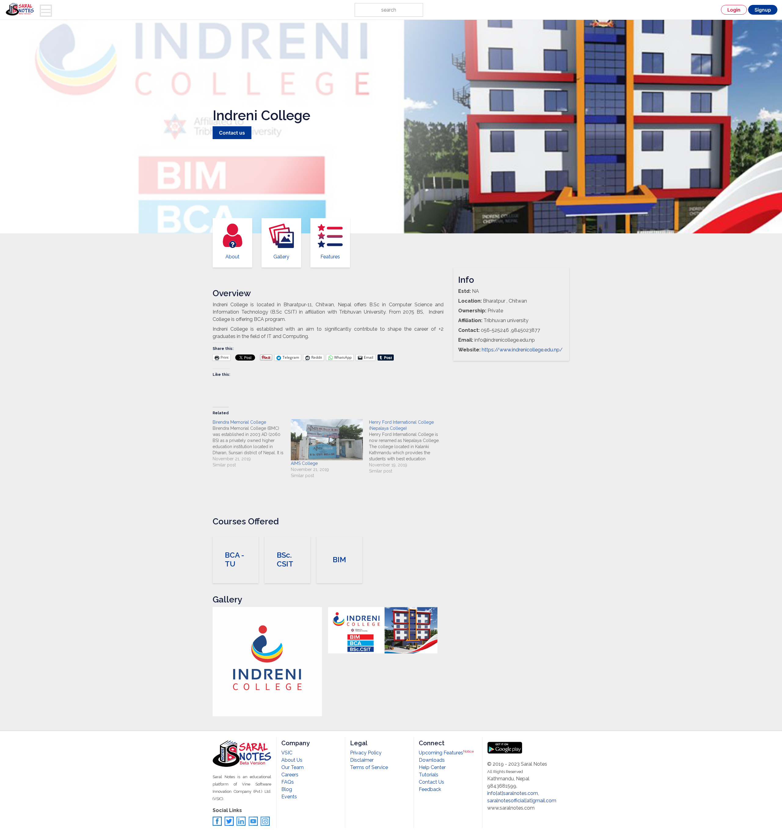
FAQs (287, 782)
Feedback (430, 789)
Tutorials (428, 775)
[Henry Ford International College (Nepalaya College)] (408, 446)
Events (289, 797)
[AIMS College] (327, 439)
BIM (339, 559)
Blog (286, 789)
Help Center (432, 767)
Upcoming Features (446, 753)
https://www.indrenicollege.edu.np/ (522, 350)
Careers (289, 775)
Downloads (432, 760)
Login (733, 10)
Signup (763, 10)
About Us (291, 760)
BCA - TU (234, 559)
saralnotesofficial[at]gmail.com (521, 800)
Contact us (232, 133)
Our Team (292, 767)
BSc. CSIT (285, 559)
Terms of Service (369, 767)
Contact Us (431, 782)
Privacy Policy (366, 753)
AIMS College (304, 463)
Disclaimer (362, 760)
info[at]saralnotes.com (512, 793)
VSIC (286, 753)
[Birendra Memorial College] (252, 443)
